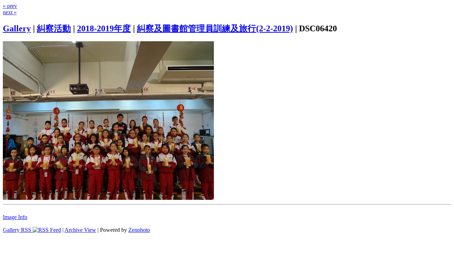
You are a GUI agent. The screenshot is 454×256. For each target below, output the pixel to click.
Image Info (15, 217)
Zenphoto (139, 230)
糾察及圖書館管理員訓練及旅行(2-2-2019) (215, 28)
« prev (10, 6)
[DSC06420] (108, 198)
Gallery (17, 28)
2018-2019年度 (104, 28)
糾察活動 (54, 28)
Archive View (80, 230)
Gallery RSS (18, 230)
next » (10, 12)
